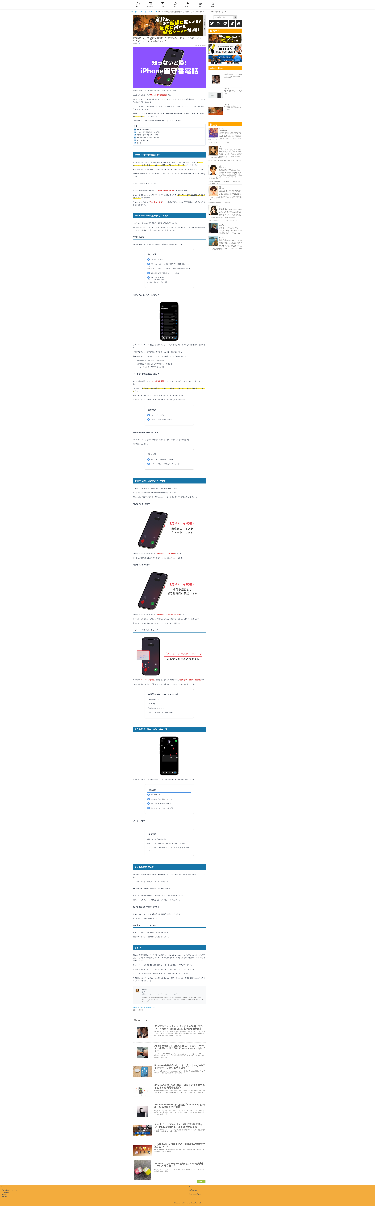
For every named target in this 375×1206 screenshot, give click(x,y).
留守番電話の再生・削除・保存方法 (148, 137)
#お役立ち (140, 1007)
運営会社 (4, 1194)
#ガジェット (152, 1007)
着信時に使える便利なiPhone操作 (147, 135)
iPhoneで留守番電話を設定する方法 (148, 132)
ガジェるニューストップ (138, 12)
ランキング (188, 6)
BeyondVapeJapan (195, 1194)
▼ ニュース (153, 12)
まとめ (139, 143)
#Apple (135, 1007)
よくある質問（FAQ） (144, 140)
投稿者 (212, 6)
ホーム (137, 6)
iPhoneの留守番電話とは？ (145, 129)
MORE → (201, 1181)
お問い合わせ (193, 1190)
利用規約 (4, 1196)
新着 (200, 6)
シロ (139, 43)
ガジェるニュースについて (9, 1190)
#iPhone (146, 1007)
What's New (5, 1192)
